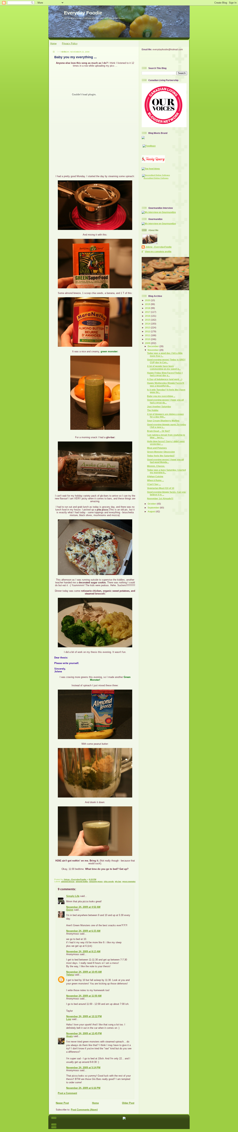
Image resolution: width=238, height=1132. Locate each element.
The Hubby (152, 410)
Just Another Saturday (159, 406)
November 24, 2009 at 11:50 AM (84, 995)
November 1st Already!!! (160, 498)
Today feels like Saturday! (160, 455)
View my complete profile (158, 251)
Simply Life (72, 896)
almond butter (82, 881)
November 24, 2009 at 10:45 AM (84, 971)
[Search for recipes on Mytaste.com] (151, 168)
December (153, 346)
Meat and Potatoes (157, 448)
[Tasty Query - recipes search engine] (153, 162)
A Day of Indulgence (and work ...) (164, 379)
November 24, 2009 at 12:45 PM (84, 1033)
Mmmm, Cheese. (156, 466)
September (154, 507)
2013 (148, 327)
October (152, 503)
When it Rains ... (155, 480)
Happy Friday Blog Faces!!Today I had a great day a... (165, 374)
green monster (129, 881)
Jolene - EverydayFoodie (158, 247)
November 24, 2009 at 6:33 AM (83, 931)
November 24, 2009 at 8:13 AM (83, 951)
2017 (148, 312)
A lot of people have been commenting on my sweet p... (164, 367)
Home (53, 43)
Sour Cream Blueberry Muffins (163, 420)
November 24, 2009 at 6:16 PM (83, 1088)
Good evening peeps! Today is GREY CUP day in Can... (166, 360)
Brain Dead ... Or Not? (158, 431)
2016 (148, 316)
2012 (148, 331)
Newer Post (62, 1103)
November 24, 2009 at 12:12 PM (84, 1016)
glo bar (118, 881)
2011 (148, 335)
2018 (148, 308)
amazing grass (96, 881)
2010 (148, 339)
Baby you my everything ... (161, 396)
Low (68, 1019)
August (152, 511)
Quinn (69, 909)
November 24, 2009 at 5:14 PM (83, 1067)
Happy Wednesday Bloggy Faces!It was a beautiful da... (165, 384)
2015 (148, 320)
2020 (148, 300)
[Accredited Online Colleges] (156, 175)
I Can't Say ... (154, 484)
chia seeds (109, 881)
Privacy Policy (70, 43)
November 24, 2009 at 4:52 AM (83, 907)
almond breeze (68, 881)
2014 (148, 323)
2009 (148, 343)
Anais (69, 1036)
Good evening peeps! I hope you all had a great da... (165, 401)
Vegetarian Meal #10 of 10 (160, 488)
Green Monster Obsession (161, 452)
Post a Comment (67, 1093)
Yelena (70, 974)
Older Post (128, 1103)
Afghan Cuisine (155, 476)
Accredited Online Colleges (156, 178)
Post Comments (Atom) (84, 1109)
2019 (148, 304)
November (153, 350)
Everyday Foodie (83, 13)
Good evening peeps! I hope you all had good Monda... (165, 460)
